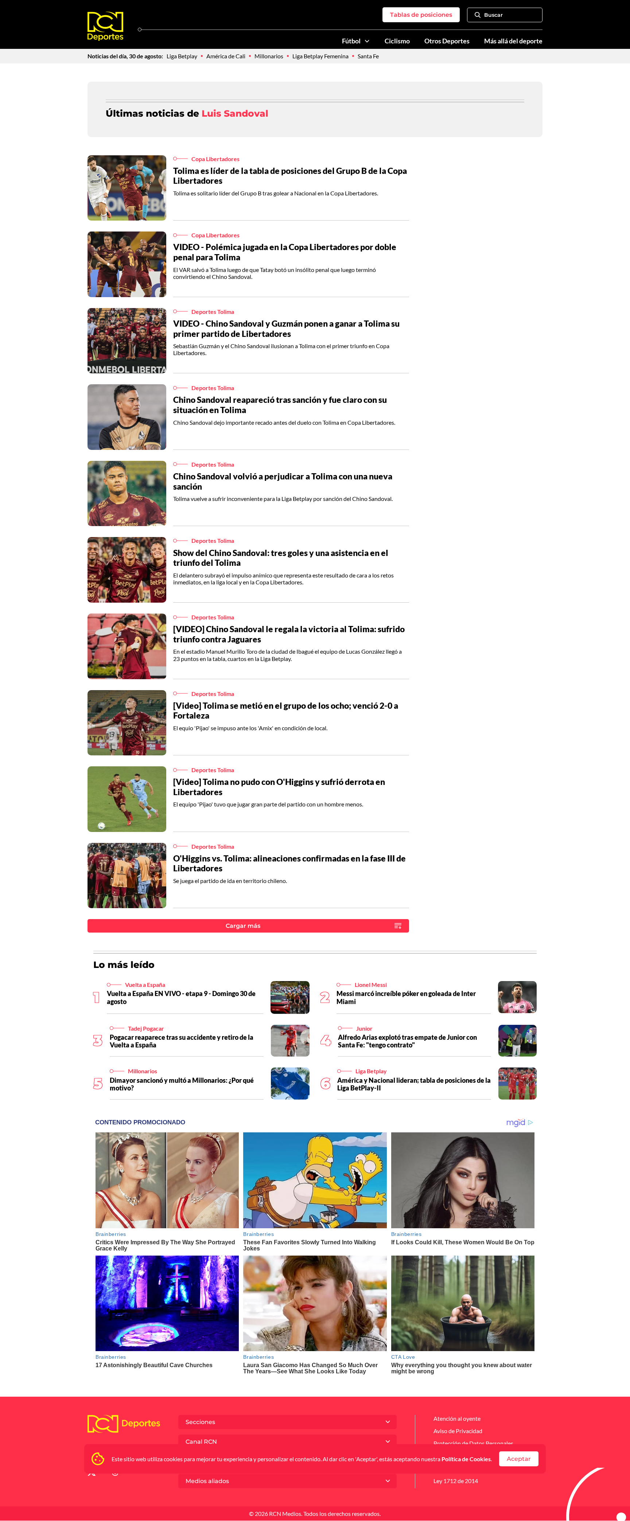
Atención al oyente (457, 1418)
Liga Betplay (182, 55)
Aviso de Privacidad (457, 1430)
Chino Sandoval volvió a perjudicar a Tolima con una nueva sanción (282, 481)
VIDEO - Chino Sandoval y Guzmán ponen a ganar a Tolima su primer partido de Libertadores (286, 328)
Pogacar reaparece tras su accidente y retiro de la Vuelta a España (181, 1041)
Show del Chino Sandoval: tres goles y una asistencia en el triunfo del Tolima (280, 558)
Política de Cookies (466, 1458)
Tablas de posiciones (421, 14)
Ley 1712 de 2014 (455, 1480)
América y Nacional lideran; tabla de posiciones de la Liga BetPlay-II (414, 1084)
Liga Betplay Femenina (320, 55)
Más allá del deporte (513, 41)
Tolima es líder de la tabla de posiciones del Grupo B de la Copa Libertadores (290, 176)
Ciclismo (397, 41)
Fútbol (351, 41)
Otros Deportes (447, 41)
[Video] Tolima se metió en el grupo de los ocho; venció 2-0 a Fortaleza (285, 710)
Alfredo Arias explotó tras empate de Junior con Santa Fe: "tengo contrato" (407, 1041)
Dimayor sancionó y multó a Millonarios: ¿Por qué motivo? (182, 1084)
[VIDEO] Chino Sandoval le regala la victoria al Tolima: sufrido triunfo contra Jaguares (289, 634)
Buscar (493, 15)
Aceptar (519, 1458)
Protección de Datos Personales (473, 1443)
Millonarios (268, 55)
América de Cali (225, 55)
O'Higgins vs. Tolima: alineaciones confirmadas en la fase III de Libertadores (289, 863)
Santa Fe (368, 55)
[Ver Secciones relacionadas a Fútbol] (367, 41)
